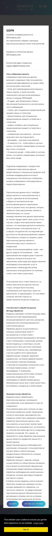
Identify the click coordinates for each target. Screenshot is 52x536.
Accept (12, 504)
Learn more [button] (38, 523)
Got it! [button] (26, 529)
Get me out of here (33, 504)
